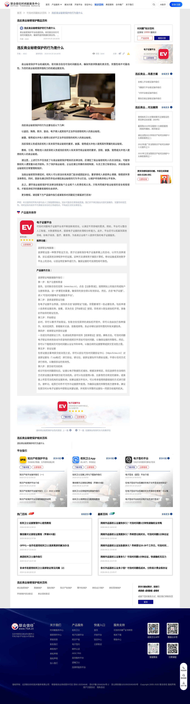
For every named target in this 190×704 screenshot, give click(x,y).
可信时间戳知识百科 (37, 13)
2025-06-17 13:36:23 (28, 550)
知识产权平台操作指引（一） (32, 474)
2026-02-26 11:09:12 (28, 527)
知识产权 (76, 639)
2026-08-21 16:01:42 (109, 527)
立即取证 (98, 644)
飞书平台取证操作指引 (147, 93)
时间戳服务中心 (57, 630)
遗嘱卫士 (76, 662)
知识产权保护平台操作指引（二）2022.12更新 (40, 491)
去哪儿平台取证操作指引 (148, 82)
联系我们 (54, 644)
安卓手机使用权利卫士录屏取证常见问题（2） (43, 568)
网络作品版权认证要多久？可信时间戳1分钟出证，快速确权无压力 (133, 557)
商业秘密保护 (23, 588)
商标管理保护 (115, 588)
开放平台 (78, 4)
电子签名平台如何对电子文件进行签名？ (142, 499)
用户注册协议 (89, 687)
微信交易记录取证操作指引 (149, 98)
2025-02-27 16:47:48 (28, 561)
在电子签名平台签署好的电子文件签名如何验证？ (146, 483)
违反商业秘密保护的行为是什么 (67, 13)
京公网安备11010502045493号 (124, 684)
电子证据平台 (78, 635)
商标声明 (54, 654)
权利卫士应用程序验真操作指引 (86, 491)
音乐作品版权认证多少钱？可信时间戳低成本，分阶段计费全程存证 (134, 568)
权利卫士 (76, 630)
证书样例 (123, 630)
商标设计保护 (98, 588)
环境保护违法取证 (25, 594)
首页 (48, 4)
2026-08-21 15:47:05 (109, 561)
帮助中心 (117, 639)
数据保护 (38, 588)
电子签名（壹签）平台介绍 (137, 474)
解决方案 (68, 4)
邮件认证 (76, 649)
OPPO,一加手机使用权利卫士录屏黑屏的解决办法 (44, 545)
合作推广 (120, 4)
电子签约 (76, 644)
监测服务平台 (78, 658)
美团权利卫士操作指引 (31, 557)
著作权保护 (82, 588)
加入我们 (54, 663)
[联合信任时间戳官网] (22, 4)
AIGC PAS (76, 653)
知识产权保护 (66, 588)
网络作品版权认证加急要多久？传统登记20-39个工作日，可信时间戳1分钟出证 (135, 545)
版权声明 (54, 658)
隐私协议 (101, 687)
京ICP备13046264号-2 (99, 684)
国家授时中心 (56, 635)
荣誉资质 (54, 639)
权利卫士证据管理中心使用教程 (35, 523)
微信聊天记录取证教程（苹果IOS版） (88, 483)
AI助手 (163, 4)
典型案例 (109, 4)
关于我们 (130, 4)
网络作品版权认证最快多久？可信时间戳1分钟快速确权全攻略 (131, 523)
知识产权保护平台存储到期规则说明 (35, 499)
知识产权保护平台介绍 (29, 483)
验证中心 (88, 4)
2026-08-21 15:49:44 (109, 550)
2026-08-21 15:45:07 (109, 572)
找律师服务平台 (79, 667)
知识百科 (99, 4)
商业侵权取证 (44, 594)
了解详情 (67, 417)
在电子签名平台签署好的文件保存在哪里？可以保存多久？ (147, 491)
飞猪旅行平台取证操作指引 (149, 87)
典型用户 (54, 649)
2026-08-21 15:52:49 (109, 539)
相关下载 (117, 635)
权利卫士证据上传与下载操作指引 (87, 474)
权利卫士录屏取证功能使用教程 (86, 499)
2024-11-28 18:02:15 (28, 572)
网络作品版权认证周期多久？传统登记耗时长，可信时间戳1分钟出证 (135, 534)
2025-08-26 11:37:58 (28, 539)
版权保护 (51, 588)
